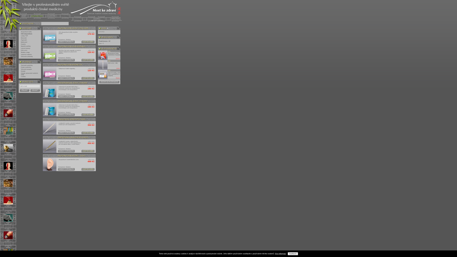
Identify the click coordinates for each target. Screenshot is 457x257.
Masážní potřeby (26, 46)
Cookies (23, 76)
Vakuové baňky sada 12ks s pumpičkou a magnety (114, 74)
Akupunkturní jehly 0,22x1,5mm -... (74, 28)
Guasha (23, 44)
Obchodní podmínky (27, 65)
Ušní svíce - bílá (112, 63)
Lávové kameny (25, 48)
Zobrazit (66, 41)
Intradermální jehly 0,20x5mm (72, 83)
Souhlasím (293, 254)
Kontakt (23, 71)
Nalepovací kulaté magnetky (67, 68)
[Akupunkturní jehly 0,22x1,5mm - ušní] (49, 37)
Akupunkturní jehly (26, 31)
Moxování (24, 38)
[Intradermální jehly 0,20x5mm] (49, 91)
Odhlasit (35, 90)
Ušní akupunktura (26, 34)
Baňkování (24, 42)
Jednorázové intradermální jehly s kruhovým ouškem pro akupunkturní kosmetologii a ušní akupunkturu (69, 88)
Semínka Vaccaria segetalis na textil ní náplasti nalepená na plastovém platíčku (70, 52)
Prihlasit (24, 90)
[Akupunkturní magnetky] (49, 73)
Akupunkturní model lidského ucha (69, 159)
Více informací (280, 254)
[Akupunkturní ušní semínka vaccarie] (49, 55)
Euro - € (101, 43)
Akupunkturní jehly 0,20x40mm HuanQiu (114, 54)
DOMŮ (24, 16)
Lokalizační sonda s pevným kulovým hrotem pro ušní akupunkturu (69, 123)
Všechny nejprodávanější (109, 81)
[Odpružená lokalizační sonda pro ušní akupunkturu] (49, 146)
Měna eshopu (107, 37)
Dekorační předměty (27, 56)
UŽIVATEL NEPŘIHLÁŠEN (97, 20)
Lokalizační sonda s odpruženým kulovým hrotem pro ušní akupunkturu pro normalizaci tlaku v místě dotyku (70, 143)
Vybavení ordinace (26, 54)
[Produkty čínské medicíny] (96, 15)
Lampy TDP (24, 36)
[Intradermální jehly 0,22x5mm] (49, 109)
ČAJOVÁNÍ (51, 16)
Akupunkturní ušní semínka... (72, 46)
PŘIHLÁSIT (116, 19)
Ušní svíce (24, 50)
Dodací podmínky (26, 67)
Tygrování (24, 40)
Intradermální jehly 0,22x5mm (72, 101)
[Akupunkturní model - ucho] (49, 164)
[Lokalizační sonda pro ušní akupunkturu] (49, 128)
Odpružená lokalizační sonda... (73, 137)
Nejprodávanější (109, 49)
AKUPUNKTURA (37, 16)
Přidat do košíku (87, 41)
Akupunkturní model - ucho (71, 156)
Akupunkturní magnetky (70, 65)
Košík (104, 28)
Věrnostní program (26, 69)
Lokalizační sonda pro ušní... (72, 119)
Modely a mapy (25, 52)
